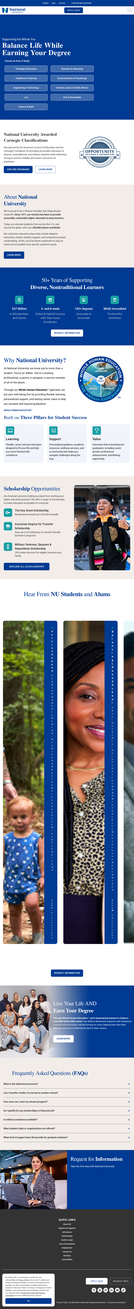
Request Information (67, 333)
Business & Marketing (72, 69)
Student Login (67, 1240)
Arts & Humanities (72, 97)
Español (45, 3)
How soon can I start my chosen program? (26, 1101)
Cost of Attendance (67, 1244)
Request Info (121, 1281)
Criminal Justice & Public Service (72, 87)
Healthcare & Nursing (26, 78)
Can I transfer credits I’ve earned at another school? (31, 1092)
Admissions (67, 1232)
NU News (67, 1256)
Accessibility (67, 1259)
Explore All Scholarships (26, 566)
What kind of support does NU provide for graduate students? (36, 1137)
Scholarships (67, 1236)
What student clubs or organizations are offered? (29, 1128)
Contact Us (67, 1252)
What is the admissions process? (21, 1084)
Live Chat (62, 3)
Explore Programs (18, 169)
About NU (67, 1224)
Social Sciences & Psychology (72, 78)
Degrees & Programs (67, 1228)
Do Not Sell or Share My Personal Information (87, 1302)
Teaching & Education (26, 69)
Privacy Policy (62, 1302)
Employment (67, 1248)
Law (26, 97)
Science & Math (26, 106)
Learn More (14, 255)
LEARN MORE (63, 1038)
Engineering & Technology (26, 87)
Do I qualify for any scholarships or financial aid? (29, 1110)
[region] (28, 1290)
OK (28, 1301)
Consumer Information (116, 1302)
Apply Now (73, 10)
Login (53, 3)
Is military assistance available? (20, 1119)
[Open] (129, 10)
